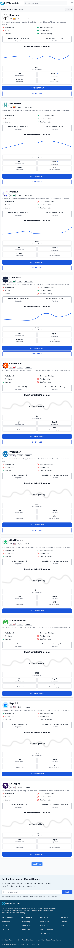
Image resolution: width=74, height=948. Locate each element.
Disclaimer (5, 940)
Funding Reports (46, 933)
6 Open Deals (37, 268)
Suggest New (25, 929)
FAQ (62, 925)
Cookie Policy (52, 896)
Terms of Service (14, 940)
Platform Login (26, 922)
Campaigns (6, 925)
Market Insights (45, 925)
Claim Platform (26, 925)
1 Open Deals (37, 354)
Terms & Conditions (28, 940)
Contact (64, 922)
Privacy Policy (40, 896)
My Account (6, 922)
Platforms (5, 929)
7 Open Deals (37, 530)
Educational (44, 922)
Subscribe (67, 892)
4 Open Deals (37, 93)
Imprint (58, 940)
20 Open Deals (37, 182)
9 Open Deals (37, 442)
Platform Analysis (46, 929)
